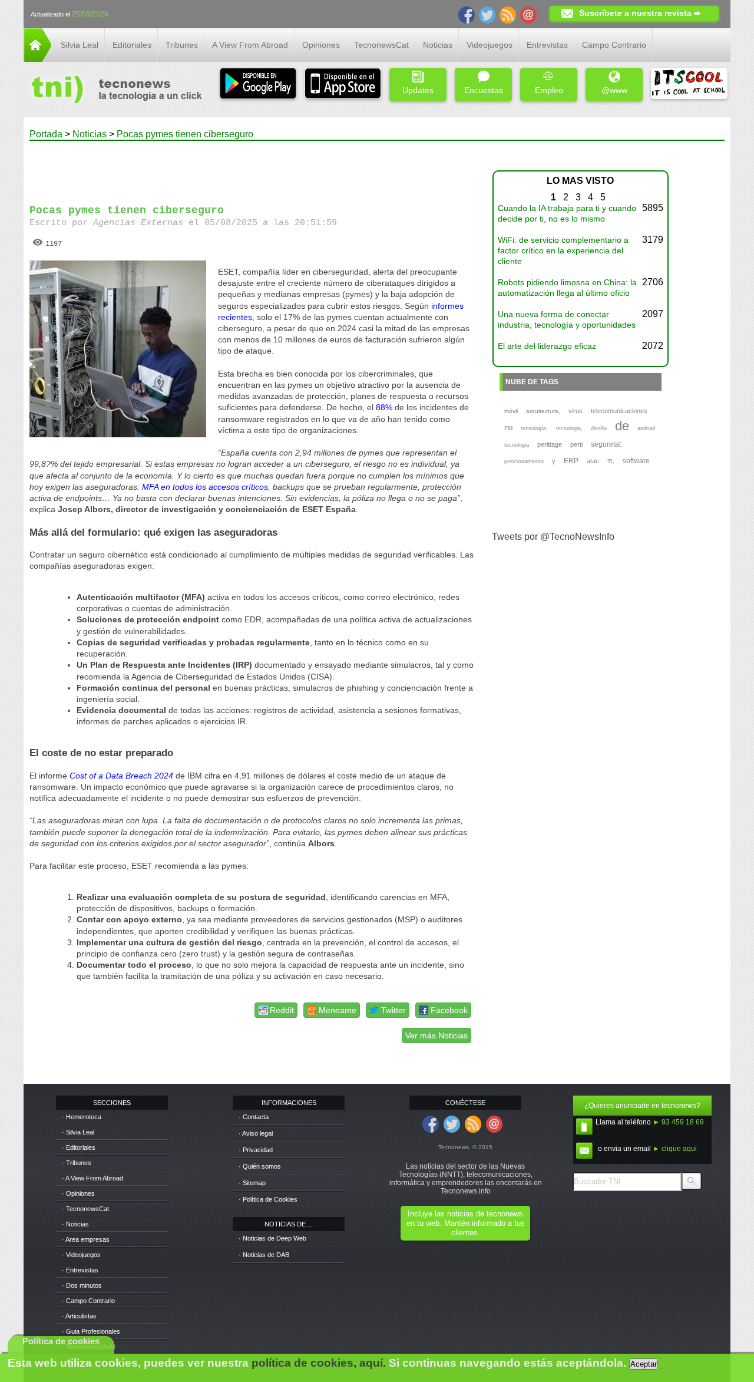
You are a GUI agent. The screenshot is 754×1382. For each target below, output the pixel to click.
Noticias (437, 45)
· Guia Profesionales (91, 1331)
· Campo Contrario (88, 1300)
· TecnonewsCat (85, 1208)
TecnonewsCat (381, 45)
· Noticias (75, 1224)
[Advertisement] (252, 167)
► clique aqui (675, 1148)
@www (614, 90)
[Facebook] (466, 14)
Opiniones (321, 45)
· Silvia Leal (78, 1132)
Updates (418, 90)
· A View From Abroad (92, 1178)
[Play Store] (258, 84)
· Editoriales (78, 1147)
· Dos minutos (82, 1285)
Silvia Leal (79, 45)
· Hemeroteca (81, 1116)
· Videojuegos (81, 1254)
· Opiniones (78, 1193)
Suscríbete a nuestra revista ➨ (640, 13)
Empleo (549, 90)
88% (384, 407)
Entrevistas (547, 45)
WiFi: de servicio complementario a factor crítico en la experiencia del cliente (563, 250)
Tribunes (182, 45)
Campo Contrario (614, 45)
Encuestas (483, 90)
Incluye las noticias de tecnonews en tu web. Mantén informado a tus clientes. (465, 1223)
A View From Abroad (250, 45)
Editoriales (132, 45)
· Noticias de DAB (264, 1254)
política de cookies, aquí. (319, 1363)
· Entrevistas (80, 1270)
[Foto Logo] (113, 91)
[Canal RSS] (507, 14)
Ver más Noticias (436, 1035)
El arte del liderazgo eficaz (547, 346)
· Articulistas (79, 1316)
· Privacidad (256, 1149)
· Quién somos (260, 1166)
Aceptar (643, 1364)
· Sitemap (252, 1182)
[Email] (528, 14)
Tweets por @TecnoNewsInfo (553, 537)
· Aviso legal (256, 1133)
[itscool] (689, 84)
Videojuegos (489, 45)
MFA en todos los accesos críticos (205, 487)
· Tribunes (76, 1162)
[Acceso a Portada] (37, 59)
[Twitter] (487, 14)
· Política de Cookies (268, 1199)
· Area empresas (86, 1239)
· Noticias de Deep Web (272, 1238)
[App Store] (343, 84)
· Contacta (254, 1116)
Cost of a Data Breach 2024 (121, 775)
